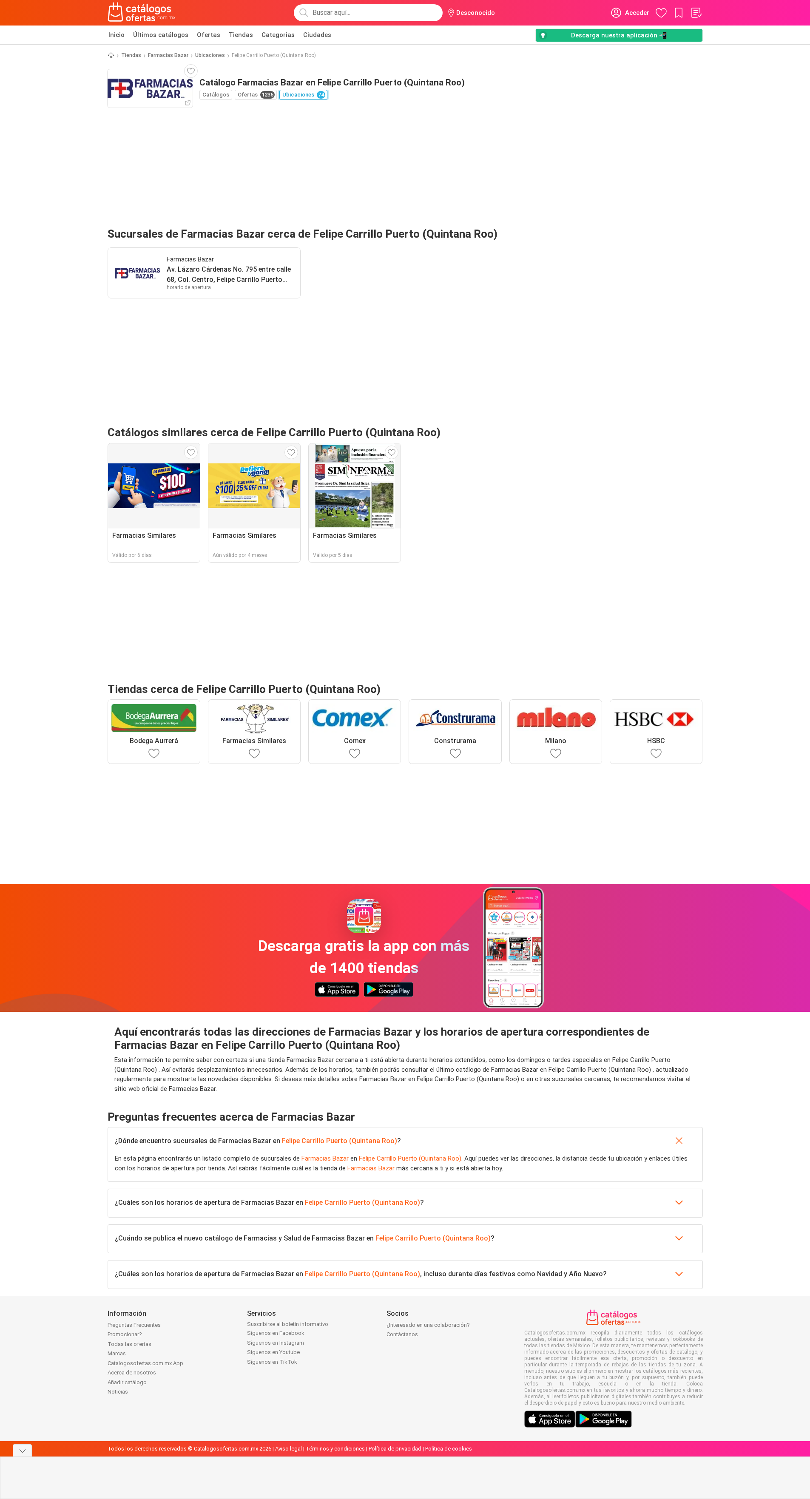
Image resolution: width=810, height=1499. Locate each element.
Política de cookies (448, 1448)
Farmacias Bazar (168, 55)
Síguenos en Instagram (275, 1343)
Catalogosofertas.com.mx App (145, 1363)
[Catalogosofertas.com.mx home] (142, 12)
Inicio (116, 35)
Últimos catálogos (160, 35)
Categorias (278, 35)
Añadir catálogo (127, 1382)
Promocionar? (125, 1334)
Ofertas (208, 35)
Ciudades (317, 35)
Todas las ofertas (129, 1344)
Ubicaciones (210, 55)
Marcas (117, 1353)
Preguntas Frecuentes (134, 1325)
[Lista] (696, 13)
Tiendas (241, 35)
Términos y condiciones (335, 1448)
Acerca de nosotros (132, 1372)
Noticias (118, 1391)
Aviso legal (288, 1448)
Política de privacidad (395, 1448)
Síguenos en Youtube (273, 1352)
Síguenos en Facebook (275, 1333)
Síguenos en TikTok (272, 1362)
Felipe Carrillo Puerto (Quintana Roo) (339, 1141)
